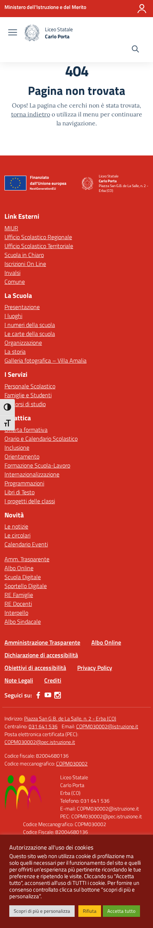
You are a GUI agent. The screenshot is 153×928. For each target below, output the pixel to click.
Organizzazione (23, 342)
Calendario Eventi (26, 544)
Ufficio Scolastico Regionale (38, 236)
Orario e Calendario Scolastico (41, 438)
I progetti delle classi (29, 501)
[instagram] (57, 695)
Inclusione (16, 447)
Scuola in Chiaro (24, 254)
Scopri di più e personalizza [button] (42, 911)
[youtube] (48, 695)
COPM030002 (72, 763)
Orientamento (21, 456)
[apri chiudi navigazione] (12, 33)
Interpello (16, 612)
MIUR (11, 228)
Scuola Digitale (22, 576)
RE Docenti (18, 603)
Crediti (52, 680)
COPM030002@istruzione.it (107, 726)
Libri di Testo (19, 492)
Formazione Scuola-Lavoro (37, 465)
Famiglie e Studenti (28, 395)
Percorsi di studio (25, 403)
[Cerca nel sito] (135, 50)
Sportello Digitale (25, 585)
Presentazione (22, 306)
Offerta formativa (26, 429)
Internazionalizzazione (31, 474)
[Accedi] (142, 8)
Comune (14, 281)
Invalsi (12, 272)
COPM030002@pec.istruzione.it (39, 742)
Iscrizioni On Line (25, 263)
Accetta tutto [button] (121, 911)
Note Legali (18, 680)
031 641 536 (43, 726)
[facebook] (38, 695)
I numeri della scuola (29, 324)
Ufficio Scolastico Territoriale (38, 245)
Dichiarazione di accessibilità (41, 655)
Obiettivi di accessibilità (35, 667)
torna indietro (30, 114)
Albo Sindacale (22, 621)
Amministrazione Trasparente (42, 642)
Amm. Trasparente (26, 559)
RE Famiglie (18, 594)
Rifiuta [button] (90, 911)
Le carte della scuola (29, 333)
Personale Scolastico (29, 386)
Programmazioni (24, 483)
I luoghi (13, 315)
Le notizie (16, 526)
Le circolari (17, 535)
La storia (15, 351)
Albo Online (18, 567)
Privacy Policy (94, 667)
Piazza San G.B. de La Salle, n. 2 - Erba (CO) (70, 718)
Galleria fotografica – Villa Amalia (45, 360)
